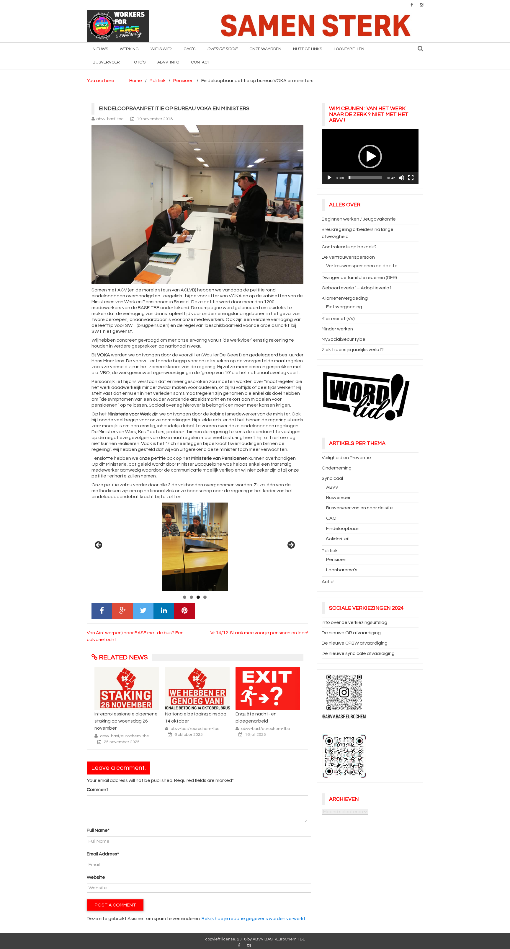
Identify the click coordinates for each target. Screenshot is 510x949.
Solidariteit (338, 539)
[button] (370, 156)
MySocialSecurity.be (343, 339)
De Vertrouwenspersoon (348, 257)
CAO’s (189, 49)
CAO (331, 518)
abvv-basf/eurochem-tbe (124, 736)
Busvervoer (106, 62)
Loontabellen (349, 49)
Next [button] (290, 545)
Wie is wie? (161, 49)
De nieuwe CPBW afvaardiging (355, 643)
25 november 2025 (122, 742)
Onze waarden (265, 49)
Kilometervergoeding (345, 298)
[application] (370, 156)
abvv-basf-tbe (110, 119)
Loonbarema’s (341, 570)
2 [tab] (191, 597)
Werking (129, 49)
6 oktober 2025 (188, 735)
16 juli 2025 (255, 735)
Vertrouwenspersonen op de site (362, 265)
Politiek (330, 550)
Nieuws (100, 49)
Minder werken (337, 329)
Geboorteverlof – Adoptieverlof (356, 288)
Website (96, 877)
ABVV (332, 487)
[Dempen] (401, 178)
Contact (200, 62)
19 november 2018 (155, 119)
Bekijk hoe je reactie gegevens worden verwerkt (253, 918)
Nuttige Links (307, 49)
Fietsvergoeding (344, 306)
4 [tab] (205, 597)
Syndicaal (332, 478)
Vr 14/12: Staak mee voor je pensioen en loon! (259, 632)
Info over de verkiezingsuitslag (354, 622)
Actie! (328, 581)
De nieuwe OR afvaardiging (351, 632)
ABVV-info (168, 62)
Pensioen (336, 559)
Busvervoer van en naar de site (359, 508)
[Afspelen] (329, 178)
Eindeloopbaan (342, 528)
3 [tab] (198, 597)
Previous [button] (98, 545)
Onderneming (337, 468)
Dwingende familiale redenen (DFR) (359, 277)
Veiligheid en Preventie (346, 457)
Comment (97, 789)
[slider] (365, 177)
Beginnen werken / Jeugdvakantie (359, 219)
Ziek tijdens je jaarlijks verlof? (353, 349)
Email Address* (103, 854)
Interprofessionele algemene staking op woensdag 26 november (126, 721)
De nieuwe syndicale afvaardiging (358, 653)
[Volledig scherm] (411, 178)
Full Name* (98, 830)
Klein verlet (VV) (338, 318)
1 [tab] (184, 597)
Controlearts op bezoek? (349, 246)
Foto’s (139, 62)
